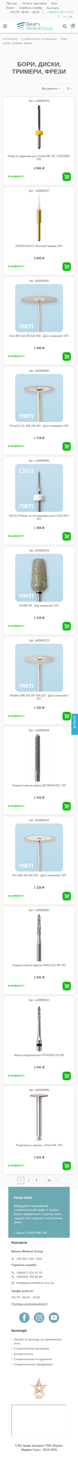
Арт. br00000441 (39, 820)
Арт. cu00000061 (39, 910)
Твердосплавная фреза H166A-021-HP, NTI (39, 965)
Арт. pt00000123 (39, 640)
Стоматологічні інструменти (33, 1359)
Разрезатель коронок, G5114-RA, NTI (39, 1145)
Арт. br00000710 (39, 550)
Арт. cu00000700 (39, 100)
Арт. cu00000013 (39, 1000)
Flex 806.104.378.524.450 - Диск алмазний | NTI (39, 335)
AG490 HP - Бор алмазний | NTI (39, 605)
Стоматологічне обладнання (33, 1364)
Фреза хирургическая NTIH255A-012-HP (39, 1055)
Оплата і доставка (34, 3)
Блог (54, 3)
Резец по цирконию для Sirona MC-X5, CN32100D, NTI (39, 158)
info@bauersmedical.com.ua (35, 1282)
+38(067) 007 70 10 (60, 12)
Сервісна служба (31, 8)
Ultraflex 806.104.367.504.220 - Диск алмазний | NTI (39, 697)
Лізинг (10, 8)
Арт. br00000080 (39, 370)
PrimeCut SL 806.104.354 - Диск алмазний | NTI (39, 425)
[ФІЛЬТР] (74, 731)
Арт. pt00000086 (39, 1090)
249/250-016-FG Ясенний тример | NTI (39, 246)
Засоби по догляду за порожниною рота (38, 1341)
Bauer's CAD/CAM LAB (32, 1232)
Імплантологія (23, 1354)
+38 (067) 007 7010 (29, 1258)
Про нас (12, 3)
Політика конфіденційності (29, 1304)
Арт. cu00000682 (39, 460)
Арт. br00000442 (39, 280)
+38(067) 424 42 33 (29, 1272)
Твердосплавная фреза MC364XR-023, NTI (39, 785)
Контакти (53, 8)
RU (65, 16)
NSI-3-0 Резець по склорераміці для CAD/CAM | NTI (39, 517)
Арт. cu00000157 (39, 190)
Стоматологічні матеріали (31, 1348)
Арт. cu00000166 (39, 730)
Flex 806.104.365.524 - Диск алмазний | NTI (39, 875)
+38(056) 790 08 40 (29, 1276)
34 (49, 1180)
